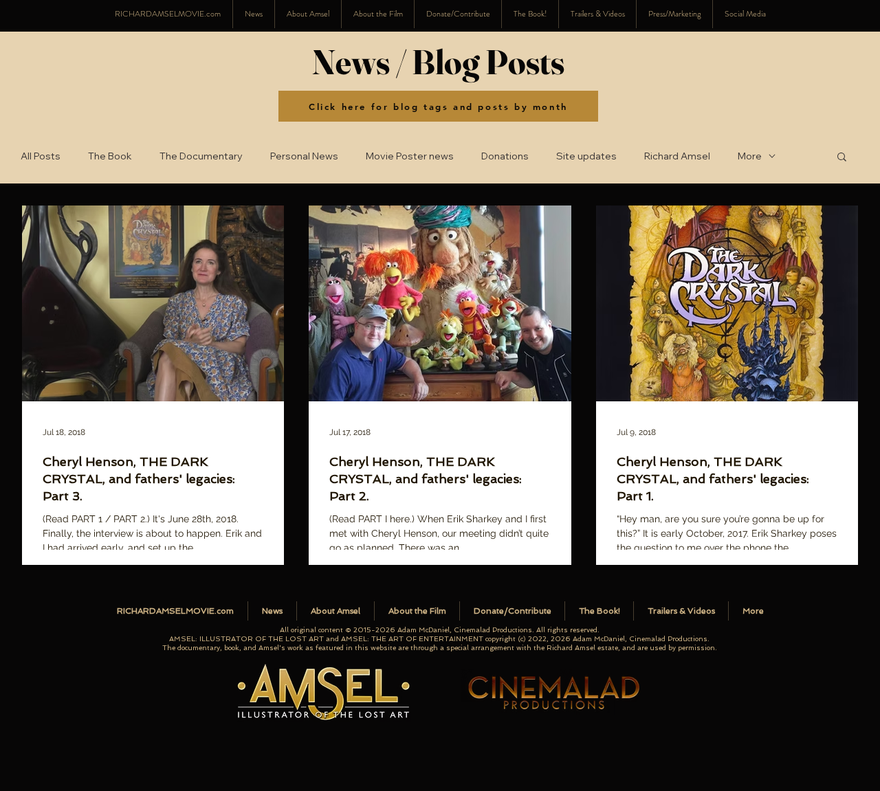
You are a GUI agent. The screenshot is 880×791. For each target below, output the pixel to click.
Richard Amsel (677, 156)
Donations (505, 156)
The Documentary (201, 156)
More (750, 156)
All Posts (40, 156)
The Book (110, 156)
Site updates (586, 156)
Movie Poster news (410, 156)
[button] (745, 14)
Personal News (304, 156)
